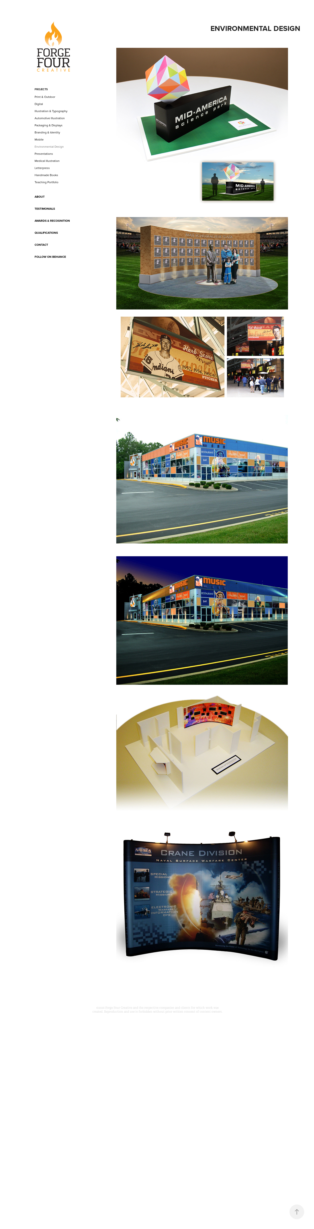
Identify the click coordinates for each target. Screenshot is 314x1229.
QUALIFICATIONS (46, 233)
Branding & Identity (47, 132)
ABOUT (40, 196)
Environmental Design (49, 146)
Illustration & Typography (51, 111)
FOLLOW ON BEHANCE (50, 257)
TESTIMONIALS (45, 209)
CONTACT (41, 245)
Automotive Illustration (50, 118)
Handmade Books (46, 175)
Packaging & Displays (49, 125)
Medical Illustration (47, 161)
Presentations (44, 154)
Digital (39, 104)
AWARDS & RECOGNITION (52, 221)
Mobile (39, 139)
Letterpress (42, 168)
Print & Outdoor (45, 97)
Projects (41, 89)
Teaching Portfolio (46, 182)
